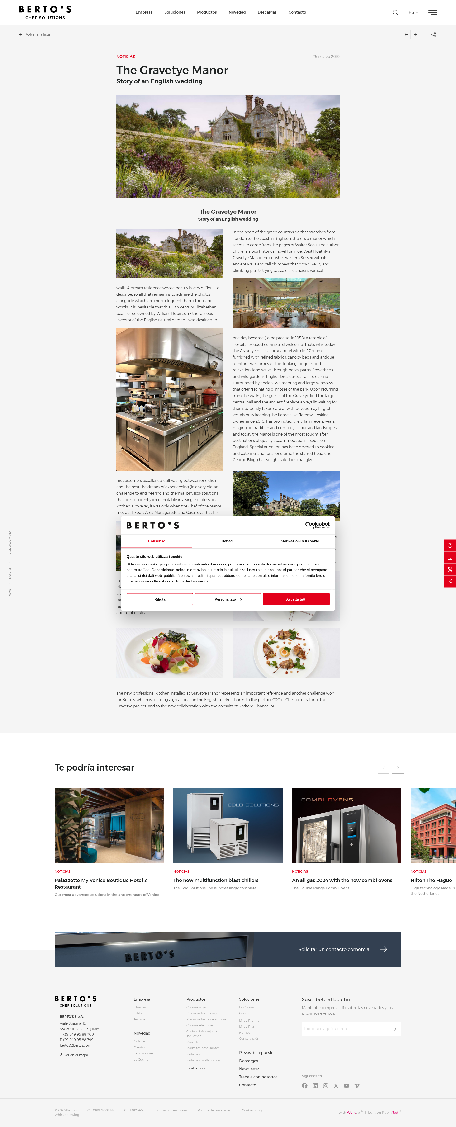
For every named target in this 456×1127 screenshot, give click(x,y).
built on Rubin (384, 1112)
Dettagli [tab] (228, 541)
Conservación (249, 1038)
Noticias (9, 573)
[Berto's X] (336, 1085)
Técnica (139, 1019)
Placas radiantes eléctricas (206, 1019)
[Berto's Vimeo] (357, 1085)
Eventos (140, 1047)
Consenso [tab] (156, 541)
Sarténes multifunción (203, 1060)
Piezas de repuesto (256, 1053)
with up (351, 1112)
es (411, 12)
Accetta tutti (296, 599)
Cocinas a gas (196, 1007)
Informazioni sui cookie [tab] (299, 541)
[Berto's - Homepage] (45, 12)
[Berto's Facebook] (305, 1085)
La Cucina (141, 1059)
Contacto (297, 12)
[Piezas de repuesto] (450, 570)
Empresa (144, 12)
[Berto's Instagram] (325, 1085)
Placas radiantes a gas (202, 1013)
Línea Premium (251, 1020)
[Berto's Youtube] (346, 1085)
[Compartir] (450, 582)
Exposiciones (143, 1053)
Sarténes (193, 1054)
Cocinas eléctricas (199, 1025)
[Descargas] (450, 558)
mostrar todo (196, 1068)
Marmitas (193, 1042)
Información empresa (170, 1110)
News (9, 593)
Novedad (237, 12)
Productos (207, 12)
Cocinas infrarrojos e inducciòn (201, 1033)
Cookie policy (252, 1110)
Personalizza (225, 599)
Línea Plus (247, 1026)
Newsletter (249, 1069)
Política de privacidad (214, 1110)
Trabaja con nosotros (258, 1077)
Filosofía (140, 1007)
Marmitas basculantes (202, 1048)
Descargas (267, 12)
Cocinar (245, 1013)
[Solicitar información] (450, 545)
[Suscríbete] (394, 1029)
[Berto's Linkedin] (315, 1085)
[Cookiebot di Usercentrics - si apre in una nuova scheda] (309, 525)
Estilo (138, 1013)
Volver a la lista (38, 34)
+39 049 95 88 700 (78, 1034)
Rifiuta (159, 599)
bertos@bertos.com (75, 1045)
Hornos (244, 1032)
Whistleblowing (67, 1115)
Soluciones (174, 12)
